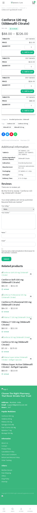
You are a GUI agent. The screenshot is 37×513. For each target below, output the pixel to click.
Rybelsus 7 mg (7, 430)
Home (3, 8)
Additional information (10, 140)
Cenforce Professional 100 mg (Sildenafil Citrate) (17, 303)
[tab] (10, 140)
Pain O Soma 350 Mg (9, 427)
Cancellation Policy (8, 452)
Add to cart (28, 52)
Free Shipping (6, 473)
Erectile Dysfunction (12, 8)
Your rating (6, 206)
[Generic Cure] (18, 3)
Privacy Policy (6, 449)
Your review (6, 213)
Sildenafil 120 (7, 127)
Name (4, 232)
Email (4, 241)
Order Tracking (7, 460)
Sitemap (4, 482)
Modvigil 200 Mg (7, 433)
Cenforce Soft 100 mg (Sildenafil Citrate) (13, 281)
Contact (4, 446)
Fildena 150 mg (7, 422)
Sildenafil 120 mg (19, 127)
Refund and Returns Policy (11, 457)
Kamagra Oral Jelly (8, 425)
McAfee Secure (7, 470)
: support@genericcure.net (16, 405)
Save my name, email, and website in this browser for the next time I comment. (18, 252)
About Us (5, 443)
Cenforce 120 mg (23, 124)
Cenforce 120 (11, 124)
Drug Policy (5, 479)
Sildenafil (22, 8)
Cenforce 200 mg (8, 416)
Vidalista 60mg (7, 419)
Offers (4, 476)
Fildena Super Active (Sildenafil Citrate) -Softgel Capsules (17, 365)
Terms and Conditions (9, 454)
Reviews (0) (25, 140)
